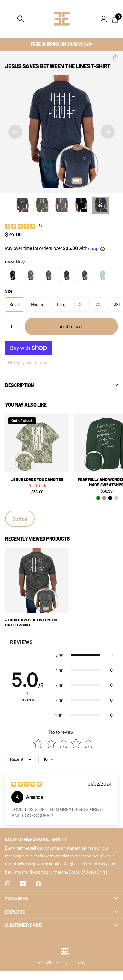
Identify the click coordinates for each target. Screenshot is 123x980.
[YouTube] (23, 884)
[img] (20, 226)
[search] (20, 19)
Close (61, 898)
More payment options (29, 362)
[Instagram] (7, 884)
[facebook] (38, 884)
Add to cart (71, 326)
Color (15, 261)
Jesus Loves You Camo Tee (37, 479)
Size (8, 290)
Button (19, 519)
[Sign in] (104, 19)
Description (19, 385)
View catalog (8, 19)
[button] (113, 57)
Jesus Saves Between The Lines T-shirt (31, 622)
